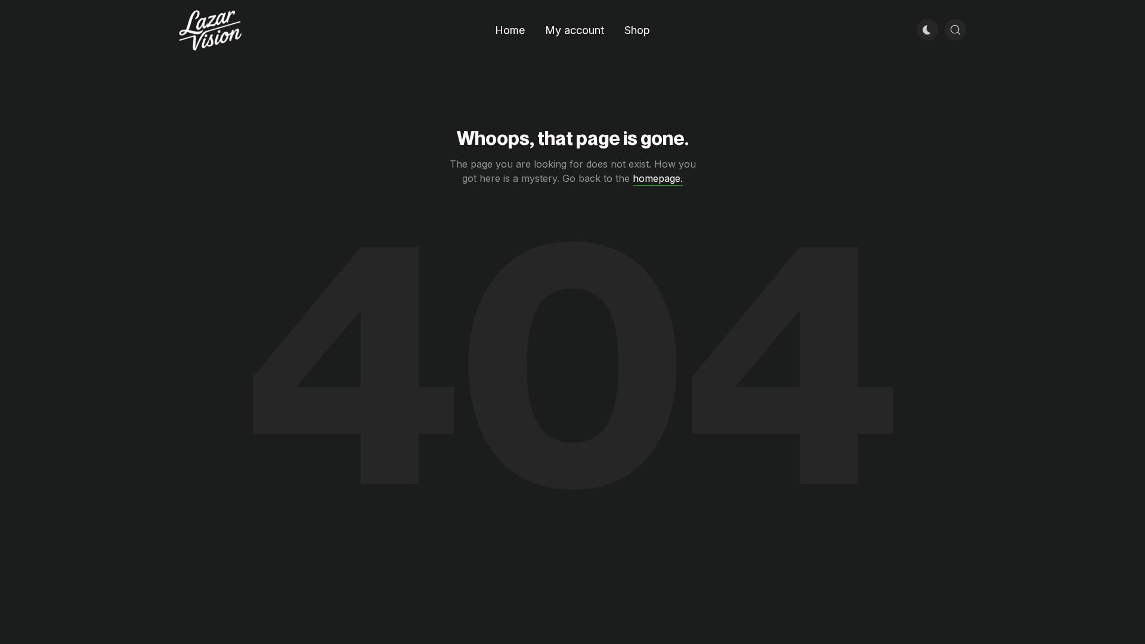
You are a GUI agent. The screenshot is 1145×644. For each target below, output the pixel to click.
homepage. (658, 178)
